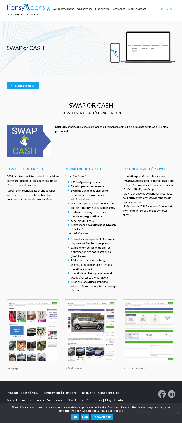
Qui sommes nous (63, 8)
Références (118, 8)
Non (85, 417)
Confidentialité (108, 393)
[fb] (162, 395)
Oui (75, 417)
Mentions (70, 393)
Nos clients (102, 8)
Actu (35, 393)
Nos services (84, 8)
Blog (131, 8)
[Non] (177, 413)
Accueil (12, 400)
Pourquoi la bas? (18, 393)
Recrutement (50, 393)
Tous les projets (23, 86)
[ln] (171, 395)
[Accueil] (48, 9)
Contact (141, 8)
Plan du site (87, 393)
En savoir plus (102, 417)
